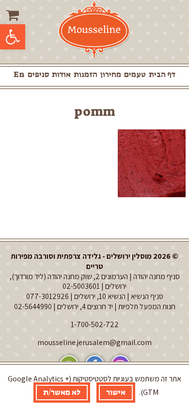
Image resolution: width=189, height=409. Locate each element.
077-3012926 (47, 296)
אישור (116, 392)
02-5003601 (81, 286)
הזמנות (85, 74)
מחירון (110, 74)
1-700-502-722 (95, 324)
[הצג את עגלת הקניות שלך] (14, 15)
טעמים (135, 74)
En (19, 74)
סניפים (38, 74)
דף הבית (162, 74)
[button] (12, 36)
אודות (61, 74)
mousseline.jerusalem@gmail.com (94, 342)
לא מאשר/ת (61, 392)
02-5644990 (33, 306)
